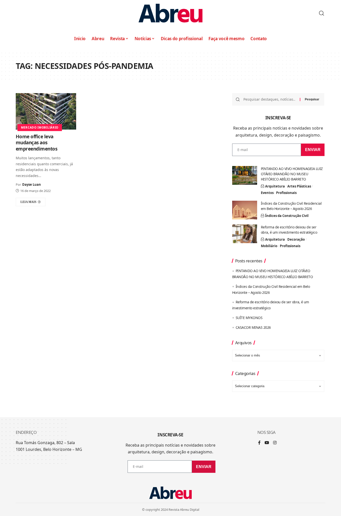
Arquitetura (275, 186)
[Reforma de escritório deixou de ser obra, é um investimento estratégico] (244, 233)
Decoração (296, 239)
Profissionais (286, 192)
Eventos (267, 192)
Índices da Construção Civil (287, 215)
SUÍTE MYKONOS (249, 317)
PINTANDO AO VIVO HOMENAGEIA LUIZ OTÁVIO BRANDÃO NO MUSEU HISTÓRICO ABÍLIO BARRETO (292, 173)
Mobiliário (269, 246)
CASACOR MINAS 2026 (253, 327)
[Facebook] (259, 443)
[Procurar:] (270, 99)
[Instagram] (274, 443)
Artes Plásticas (299, 186)
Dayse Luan (31, 184)
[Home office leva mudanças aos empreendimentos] (46, 111)
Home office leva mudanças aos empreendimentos (36, 142)
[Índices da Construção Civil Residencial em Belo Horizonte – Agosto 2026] (244, 210)
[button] (321, 13)
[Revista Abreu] (170, 13)
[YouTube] (267, 443)
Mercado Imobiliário (39, 127)
